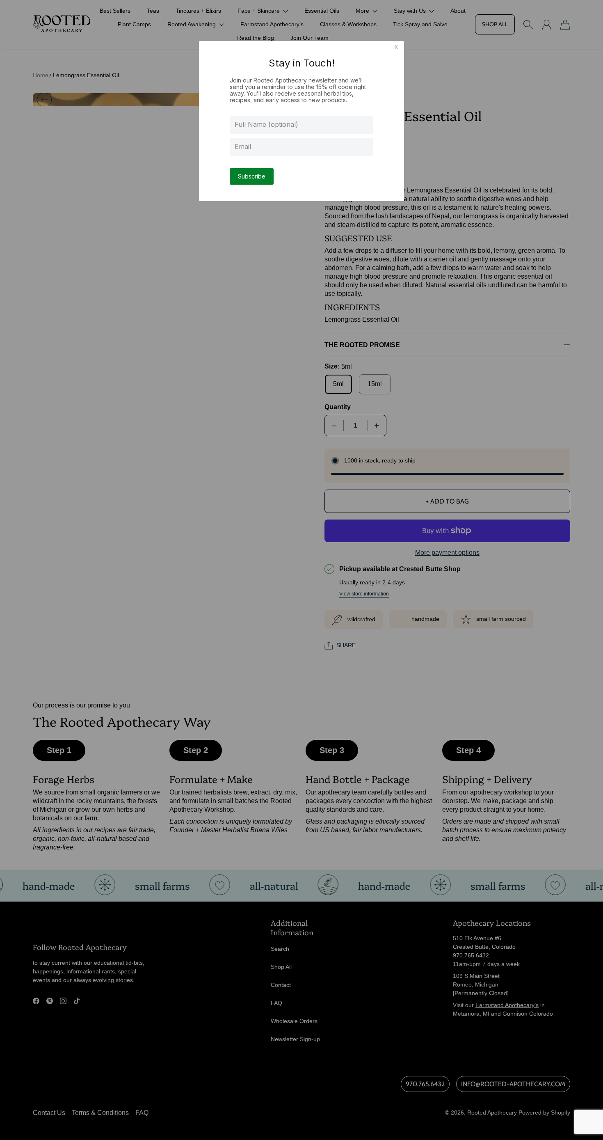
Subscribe (251, 176)
